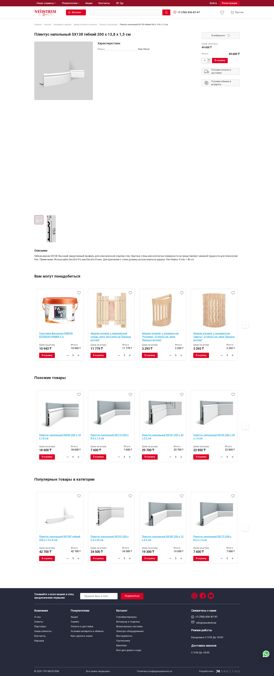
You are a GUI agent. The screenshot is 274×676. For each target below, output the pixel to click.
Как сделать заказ (82, 636)
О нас (37, 617)
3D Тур (119, 3)
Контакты (40, 636)
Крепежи (121, 645)
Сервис (75, 621)
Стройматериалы (126, 617)
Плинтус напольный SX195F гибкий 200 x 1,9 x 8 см (59, 538)
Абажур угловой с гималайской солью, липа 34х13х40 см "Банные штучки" (111, 336)
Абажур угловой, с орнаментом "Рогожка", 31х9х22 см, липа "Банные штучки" (160, 336)
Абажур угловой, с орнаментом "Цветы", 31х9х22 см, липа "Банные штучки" (214, 336)
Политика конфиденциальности (154, 671)
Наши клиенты (43, 631)
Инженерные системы (129, 626)
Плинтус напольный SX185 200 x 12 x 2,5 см (162, 538)
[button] (245, 325)
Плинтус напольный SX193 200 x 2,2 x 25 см (110, 538)
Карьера (39, 640)
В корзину (220, 60)
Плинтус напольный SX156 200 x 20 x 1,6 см (214, 437)
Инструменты (124, 636)
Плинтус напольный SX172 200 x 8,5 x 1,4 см (110, 437)
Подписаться (132, 596)
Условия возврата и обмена (87, 631)
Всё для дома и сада (128, 650)
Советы (38, 621)
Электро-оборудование (130, 631)
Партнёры (40, 626)
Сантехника (123, 640)
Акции (74, 617)
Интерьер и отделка (128, 621)
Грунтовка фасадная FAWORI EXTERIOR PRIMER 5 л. (56, 335)
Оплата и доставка (82, 626)
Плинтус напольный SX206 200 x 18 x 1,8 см (60, 437)
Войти (213, 3)
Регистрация (229, 3)
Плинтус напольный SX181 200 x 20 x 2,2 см (162, 437)
